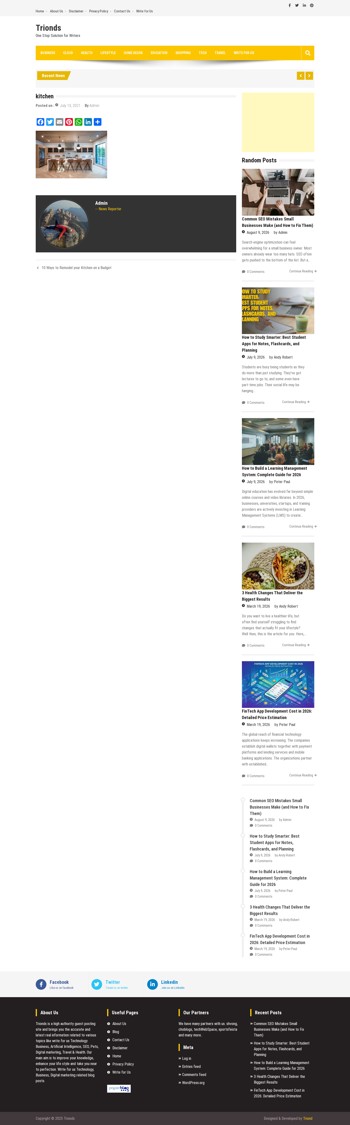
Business (47, 53)
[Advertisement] (278, 122)
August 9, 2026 (258, 232)
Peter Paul (282, 482)
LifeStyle (108, 53)
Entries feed (191, 1066)
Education (159, 53)
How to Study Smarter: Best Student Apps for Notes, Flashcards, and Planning (274, 344)
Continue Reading (301, 271)
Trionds (48, 28)
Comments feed (194, 1074)
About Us (56, 11)
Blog (115, 1032)
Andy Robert (283, 357)
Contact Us (122, 11)
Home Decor (133, 53)
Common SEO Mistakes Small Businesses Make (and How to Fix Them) (279, 807)
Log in (186, 1058)
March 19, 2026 (258, 606)
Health (86, 53)
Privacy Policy (98, 11)
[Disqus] (136, 337)
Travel (220, 53)
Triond (307, 1118)
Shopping (183, 53)
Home (40, 11)
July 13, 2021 (70, 105)
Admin (94, 105)
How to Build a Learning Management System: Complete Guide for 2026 (278, 878)
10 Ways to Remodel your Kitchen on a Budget (76, 267)
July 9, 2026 (256, 357)
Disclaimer (76, 11)
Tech (203, 53)
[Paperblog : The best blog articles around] (119, 1091)
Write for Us (144, 11)
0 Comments (256, 272)
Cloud (68, 53)
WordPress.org (193, 1082)
